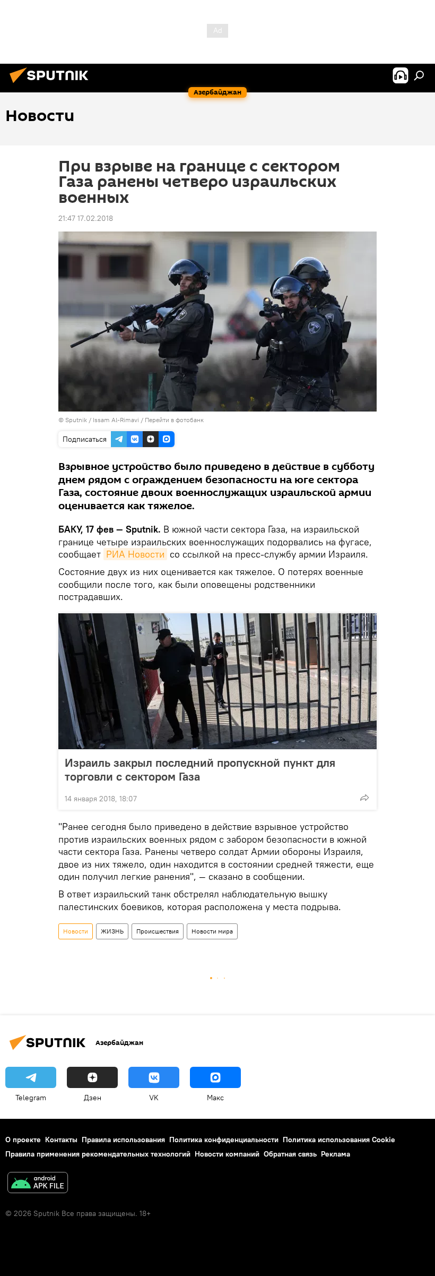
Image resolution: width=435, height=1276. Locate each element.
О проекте (23, 1139)
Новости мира (212, 931)
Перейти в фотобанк (174, 420)
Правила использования (123, 1139)
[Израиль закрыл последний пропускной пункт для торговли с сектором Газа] (217, 681)
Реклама (335, 1154)
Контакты (61, 1139)
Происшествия (157, 931)
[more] (364, 797)
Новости (75, 931)
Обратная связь (290, 1154)
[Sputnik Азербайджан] (52, 84)
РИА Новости (135, 554)
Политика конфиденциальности (224, 1139)
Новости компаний (227, 1154)
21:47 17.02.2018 (85, 218)
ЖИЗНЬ (112, 931)
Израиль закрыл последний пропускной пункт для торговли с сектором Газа (200, 769)
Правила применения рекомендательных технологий (97, 1154)
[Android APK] (38, 1184)
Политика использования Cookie (339, 1139)
